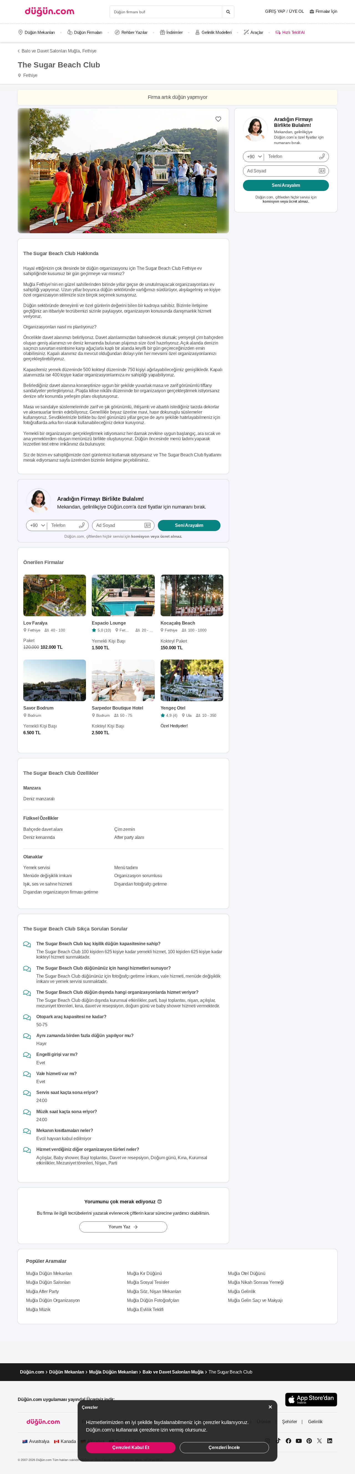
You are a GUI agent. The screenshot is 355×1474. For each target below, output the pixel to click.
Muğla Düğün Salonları (48, 1282)
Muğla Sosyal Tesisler (148, 1282)
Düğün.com (32, 1372)
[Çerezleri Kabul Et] (270, 1407)
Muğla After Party (42, 1291)
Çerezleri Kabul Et (130, 1447)
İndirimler (174, 32)
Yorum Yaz (119, 1226)
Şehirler (289, 1421)
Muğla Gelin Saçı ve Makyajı (255, 1300)
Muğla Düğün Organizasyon (53, 1300)
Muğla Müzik (38, 1309)
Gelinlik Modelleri (216, 32)
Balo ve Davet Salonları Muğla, (51, 51)
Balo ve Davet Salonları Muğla (173, 1372)
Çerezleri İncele (224, 1447)
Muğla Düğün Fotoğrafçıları (153, 1300)
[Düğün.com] (49, 12)
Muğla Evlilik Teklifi (145, 1309)
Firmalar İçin (326, 11)
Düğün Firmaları (88, 32)
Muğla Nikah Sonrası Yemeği (256, 1282)
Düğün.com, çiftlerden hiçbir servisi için (123, 536)
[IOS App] (311, 1399)
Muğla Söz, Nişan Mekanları (154, 1291)
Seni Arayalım (189, 525)
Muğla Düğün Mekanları (49, 1273)
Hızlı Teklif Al (293, 32)
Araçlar (256, 32)
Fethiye (89, 51)
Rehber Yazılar (134, 32)
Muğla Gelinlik (241, 1291)
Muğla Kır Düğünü (144, 1273)
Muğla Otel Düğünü (246, 1273)
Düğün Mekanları (40, 32)
